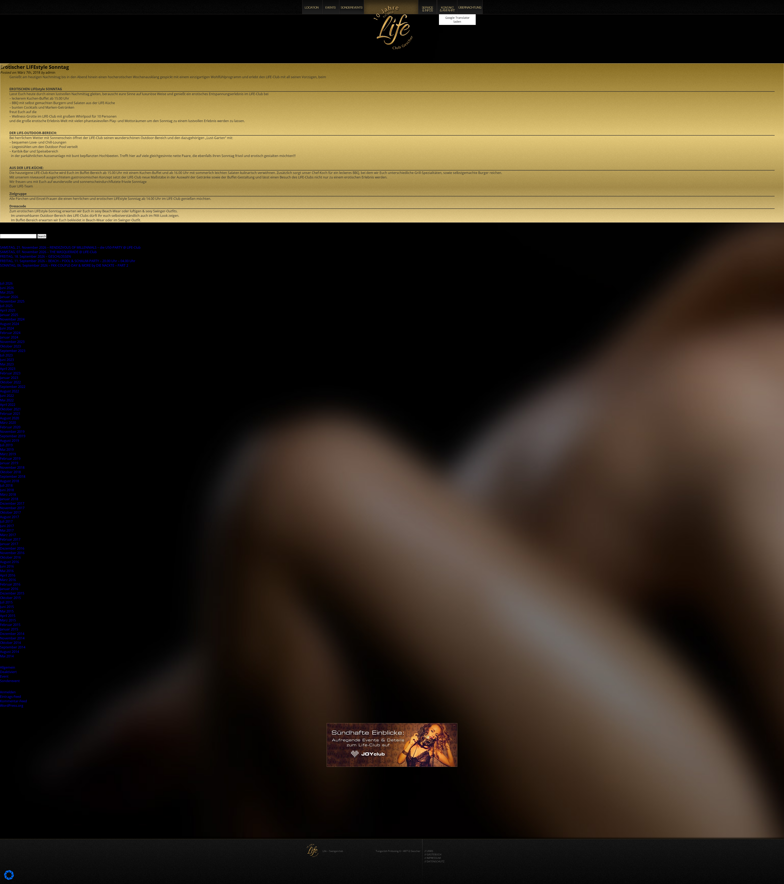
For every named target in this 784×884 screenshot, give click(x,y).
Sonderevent (10, 681)
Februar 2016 (10, 584)
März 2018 (8, 494)
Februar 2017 (10, 539)
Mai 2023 (7, 364)
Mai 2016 (7, 571)
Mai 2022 (7, 400)
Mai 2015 (7, 611)
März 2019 (8, 454)
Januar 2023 (9, 377)
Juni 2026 (7, 288)
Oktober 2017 (10, 512)
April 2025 (7, 310)
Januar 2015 (9, 629)
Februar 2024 (10, 333)
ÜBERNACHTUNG (469, 7)
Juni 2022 (7, 395)
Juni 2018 (7, 490)
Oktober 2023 (10, 346)
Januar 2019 (9, 463)
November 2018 (12, 467)
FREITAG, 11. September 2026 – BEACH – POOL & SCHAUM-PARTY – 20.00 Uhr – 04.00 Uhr (67, 261)
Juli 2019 (6, 445)
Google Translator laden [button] (457, 19)
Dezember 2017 (12, 503)
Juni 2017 (7, 526)
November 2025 (12, 301)
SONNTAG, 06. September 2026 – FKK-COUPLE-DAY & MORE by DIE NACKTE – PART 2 (64, 265)
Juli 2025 (6, 306)
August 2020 (9, 418)
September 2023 (12, 350)
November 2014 (12, 638)
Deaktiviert (8, 672)
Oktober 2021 (10, 409)
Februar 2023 (10, 373)
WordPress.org (11, 705)
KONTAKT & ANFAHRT (447, 7)
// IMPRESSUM (432, 858)
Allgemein (7, 667)
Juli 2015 (6, 602)
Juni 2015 (7, 607)
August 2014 (9, 651)
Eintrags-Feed (10, 696)
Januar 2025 (9, 315)
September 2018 (12, 476)
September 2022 (12, 386)
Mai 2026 (7, 292)
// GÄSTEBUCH (432, 854)
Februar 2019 (10, 458)
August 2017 (9, 517)
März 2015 (8, 620)
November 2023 (12, 342)
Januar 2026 (9, 297)
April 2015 (7, 615)
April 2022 (7, 404)
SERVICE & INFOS (427, 7)
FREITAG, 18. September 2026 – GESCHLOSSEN (35, 256)
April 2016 (7, 575)
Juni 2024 (7, 328)
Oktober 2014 (10, 642)
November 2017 (12, 508)
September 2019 (12, 436)
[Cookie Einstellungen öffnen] (9, 878)
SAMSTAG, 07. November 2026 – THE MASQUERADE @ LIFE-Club (48, 252)
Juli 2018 (6, 485)
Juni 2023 (7, 359)
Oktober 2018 (10, 472)
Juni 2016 (7, 566)
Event (4, 676)
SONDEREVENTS (351, 7)
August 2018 (9, 481)
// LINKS (428, 851)
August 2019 (9, 440)
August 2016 (9, 562)
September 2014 (12, 647)
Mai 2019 (7, 449)
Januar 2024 (9, 337)
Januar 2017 (9, 544)
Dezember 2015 (12, 593)
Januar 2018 (9, 499)
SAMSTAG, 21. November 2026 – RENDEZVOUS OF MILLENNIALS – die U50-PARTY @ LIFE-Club (70, 247)
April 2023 (7, 368)
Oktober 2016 (10, 557)
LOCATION (312, 7)
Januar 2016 (9, 589)
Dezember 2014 (12, 633)
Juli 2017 (6, 521)
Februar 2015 (10, 624)
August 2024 (9, 324)
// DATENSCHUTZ (434, 861)
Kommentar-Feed (13, 701)
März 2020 (8, 422)
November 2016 (12, 553)
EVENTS (331, 7)
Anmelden (8, 692)
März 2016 (8, 580)
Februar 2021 (10, 413)
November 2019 (12, 431)
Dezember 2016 (12, 548)
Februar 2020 (10, 427)
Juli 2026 (6, 283)
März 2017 (8, 535)
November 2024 (12, 319)
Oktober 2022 (10, 382)
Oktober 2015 (10, 598)
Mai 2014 (7, 656)
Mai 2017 (7, 530)
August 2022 (9, 391)
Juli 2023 (6, 355)
